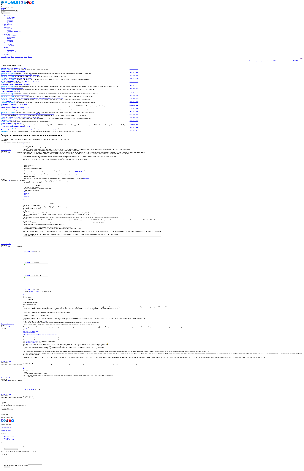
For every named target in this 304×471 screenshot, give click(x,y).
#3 (23, 199)
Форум (6, 25)
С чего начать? (11, 17)
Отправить (7, 467)
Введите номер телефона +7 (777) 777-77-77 (15, 465)
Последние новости (6, 427)
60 (8, 152)
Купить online (10, 50)
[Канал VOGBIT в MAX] (22, 3)
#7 (23, 393)
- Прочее (10, 110)
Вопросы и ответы (12, 35)
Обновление (10, 45)
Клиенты (9, 33)
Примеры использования (14, 31)
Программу (10, 44)
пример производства (31, 341)
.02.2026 (134, 127)
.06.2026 (134, 105)
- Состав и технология (20, 81)
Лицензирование (11, 52)
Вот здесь (25, 328)
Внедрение (10, 41)
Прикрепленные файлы (29, 235)
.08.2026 (134, 69)
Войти (301, 58)
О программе (7, 15)
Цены (8, 48)
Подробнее (86, 178)
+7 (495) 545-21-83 (9, 439)
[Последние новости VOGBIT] (152, 62)
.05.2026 (134, 108)
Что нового (10, 20)
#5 (23, 360)
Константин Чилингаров (7, 177)
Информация (10, 18)
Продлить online (11, 51)
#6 (23, 368)
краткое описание (30, 342)
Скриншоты (10, 23)
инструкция (78, 171)
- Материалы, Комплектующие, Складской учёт (20, 117)
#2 (24, 162)
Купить (6, 47)
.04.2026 (134, 117)
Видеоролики (10, 21)
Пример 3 (26, 194)
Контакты (6, 54)
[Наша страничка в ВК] (33, 3)
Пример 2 (26, 193)
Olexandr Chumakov (6, 150)
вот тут (44, 321)
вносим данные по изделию (30, 331)
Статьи (9, 30)
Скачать (6, 43)
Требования (10, 40)
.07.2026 (134, 85)
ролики (83, 173)
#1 (23, 143)
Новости (9, 28)
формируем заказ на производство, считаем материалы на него (40, 334)
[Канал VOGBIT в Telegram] (25, 3)
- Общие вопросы (20, 75)
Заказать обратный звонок (10, 448)
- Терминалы (16, 78)
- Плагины (11, 123)
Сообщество (7, 27)
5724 (9, 180)
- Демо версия (14, 68)
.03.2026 (134, 124)
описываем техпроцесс (29, 332)
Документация (8, 24)
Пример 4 (26, 196)
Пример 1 (26, 191)
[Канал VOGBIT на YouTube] (30, 3)
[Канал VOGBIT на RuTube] (27, 3)
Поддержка (7, 34)
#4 (23, 294)
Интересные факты (9, 436)
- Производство (13, 71)
